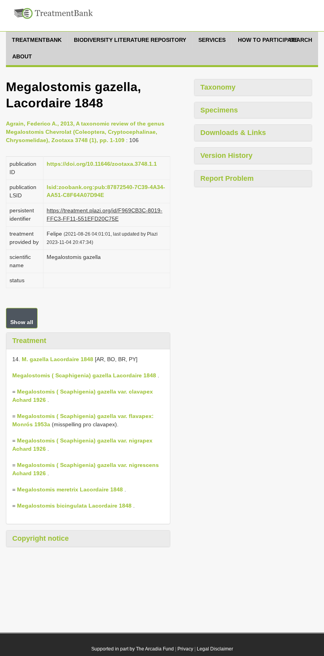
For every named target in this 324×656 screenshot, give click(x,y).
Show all (21, 322)
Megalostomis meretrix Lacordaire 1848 (70, 489)
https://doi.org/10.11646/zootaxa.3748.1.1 (102, 164)
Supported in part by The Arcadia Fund (132, 649)
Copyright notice (40, 538)
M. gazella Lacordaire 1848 (57, 359)
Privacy (185, 649)
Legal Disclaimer (215, 649)
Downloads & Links (233, 133)
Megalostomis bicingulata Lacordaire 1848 (74, 505)
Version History (226, 155)
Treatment (29, 341)
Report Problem (227, 178)
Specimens (219, 110)
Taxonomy (217, 87)
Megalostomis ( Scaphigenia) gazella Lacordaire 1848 (84, 375)
